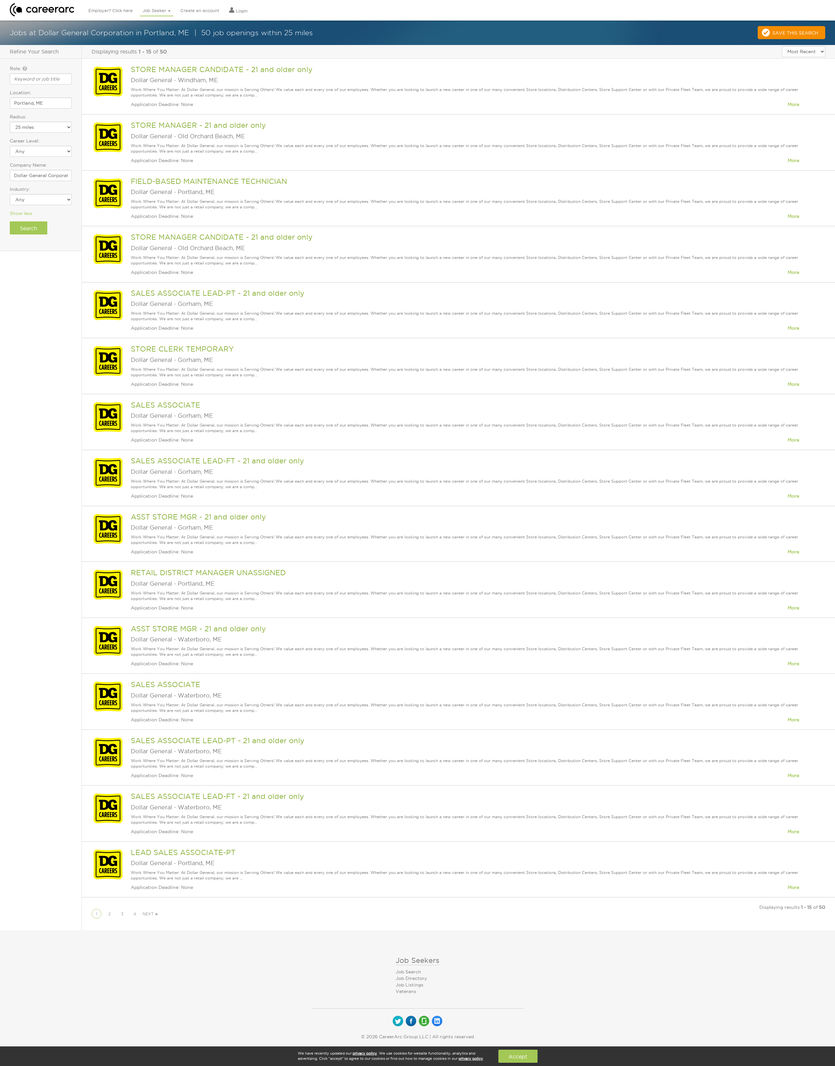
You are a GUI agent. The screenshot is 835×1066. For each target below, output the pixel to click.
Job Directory (411, 978)
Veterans (406, 991)
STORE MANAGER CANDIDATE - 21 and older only (221, 69)
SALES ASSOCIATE (165, 405)
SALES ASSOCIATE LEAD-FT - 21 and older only (217, 461)
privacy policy (365, 1053)
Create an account (199, 10)
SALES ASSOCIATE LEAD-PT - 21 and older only (217, 293)
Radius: (18, 116)
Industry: (20, 189)
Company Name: (28, 165)
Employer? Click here (110, 10)
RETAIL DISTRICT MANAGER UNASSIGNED (208, 573)
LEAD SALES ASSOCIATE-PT (183, 852)
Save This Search (795, 33)
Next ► (151, 914)
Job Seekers (417, 960)
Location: (20, 92)
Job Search (408, 971)
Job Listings (409, 984)
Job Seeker (155, 10)
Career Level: (24, 140)
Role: (16, 68)
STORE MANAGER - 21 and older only (198, 125)
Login (241, 10)
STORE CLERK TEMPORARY (182, 349)
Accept (518, 1056)
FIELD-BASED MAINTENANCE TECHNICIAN (209, 181)
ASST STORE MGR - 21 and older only (198, 517)
